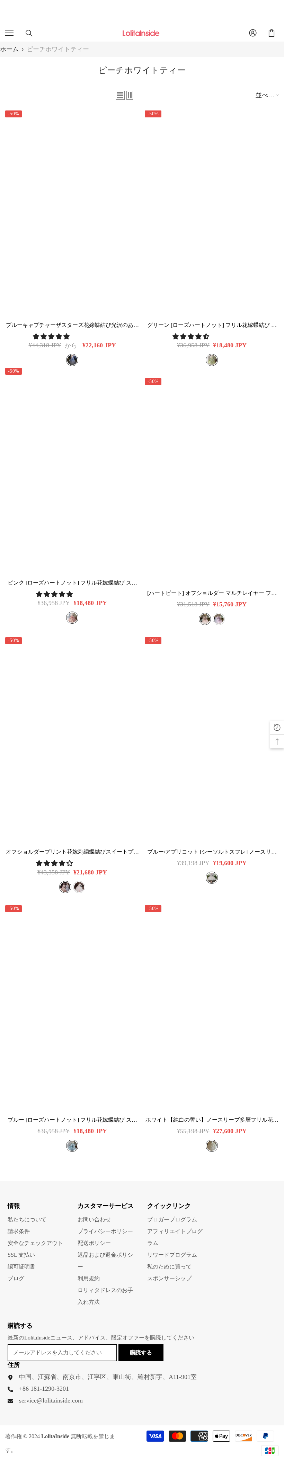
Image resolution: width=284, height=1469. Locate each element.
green (212, 360)
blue (72, 360)
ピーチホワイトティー (58, 49)
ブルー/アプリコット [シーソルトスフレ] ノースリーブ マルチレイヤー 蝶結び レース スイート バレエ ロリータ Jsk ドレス (212, 852)
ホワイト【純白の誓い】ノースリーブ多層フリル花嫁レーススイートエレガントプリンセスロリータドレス (211, 1120)
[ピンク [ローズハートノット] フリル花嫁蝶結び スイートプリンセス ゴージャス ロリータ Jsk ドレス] (72, 468)
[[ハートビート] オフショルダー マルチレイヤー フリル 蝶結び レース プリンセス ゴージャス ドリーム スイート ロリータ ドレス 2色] (212, 478)
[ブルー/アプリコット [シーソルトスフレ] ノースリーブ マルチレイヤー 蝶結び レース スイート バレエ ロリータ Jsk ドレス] (212, 737)
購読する (141, 1352)
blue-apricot (212, 878)
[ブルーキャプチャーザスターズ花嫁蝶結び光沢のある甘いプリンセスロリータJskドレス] (72, 211)
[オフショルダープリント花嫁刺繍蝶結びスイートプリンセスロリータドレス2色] (72, 737)
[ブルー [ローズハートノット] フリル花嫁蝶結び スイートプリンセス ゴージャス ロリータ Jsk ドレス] (72, 1005)
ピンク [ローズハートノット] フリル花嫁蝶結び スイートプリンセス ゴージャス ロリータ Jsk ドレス (72, 583)
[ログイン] (252, 32)
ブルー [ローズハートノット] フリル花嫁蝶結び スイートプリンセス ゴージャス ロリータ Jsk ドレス (72, 1120)
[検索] (29, 33)
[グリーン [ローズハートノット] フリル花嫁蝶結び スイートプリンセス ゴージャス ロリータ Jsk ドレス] (212, 211)
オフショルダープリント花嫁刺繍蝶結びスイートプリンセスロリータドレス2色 (72, 852)
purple (219, 619)
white (212, 1146)
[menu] (9, 33)
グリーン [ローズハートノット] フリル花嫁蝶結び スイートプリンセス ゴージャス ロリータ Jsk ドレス (212, 325)
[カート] (271, 33)
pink (72, 618)
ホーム (9, 49)
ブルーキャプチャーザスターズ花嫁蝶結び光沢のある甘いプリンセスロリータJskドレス (72, 325)
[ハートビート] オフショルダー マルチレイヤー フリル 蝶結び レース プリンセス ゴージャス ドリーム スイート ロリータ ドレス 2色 (212, 593)
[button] (120, 95)
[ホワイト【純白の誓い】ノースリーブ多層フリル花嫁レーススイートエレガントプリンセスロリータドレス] (212, 1005)
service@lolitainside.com (51, 1400)
